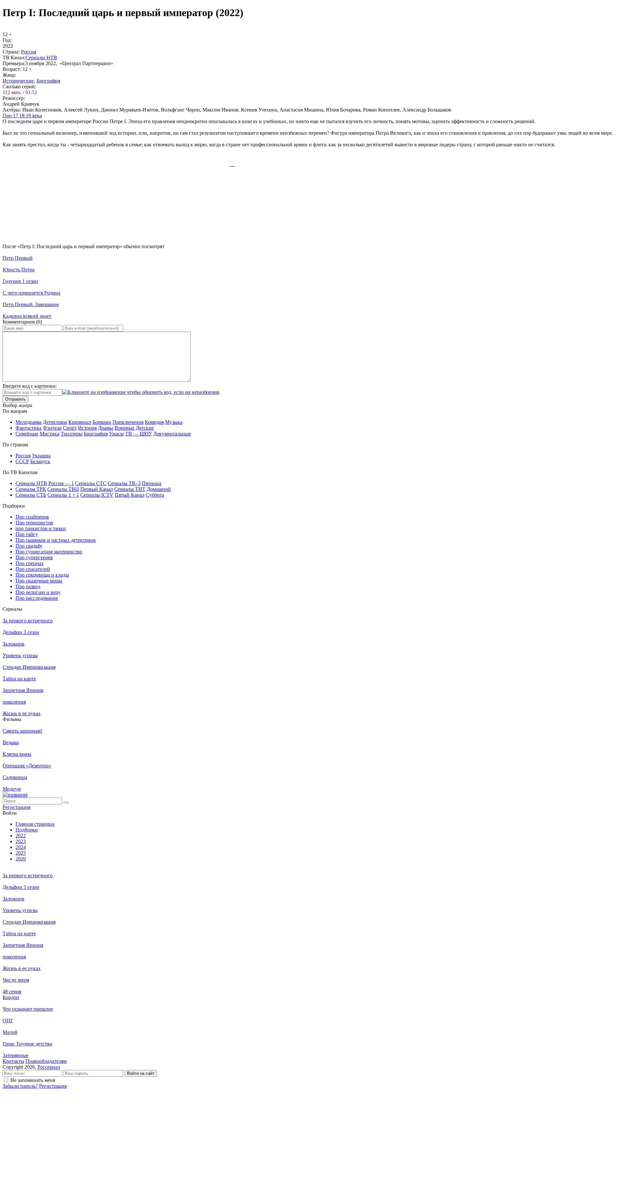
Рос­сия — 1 (61, 483)
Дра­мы (105, 428)
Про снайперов (32, 517)
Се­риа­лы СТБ (30, 495)
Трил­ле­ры (72, 433)
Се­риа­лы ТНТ (129, 489)
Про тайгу (26, 534)
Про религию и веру (38, 592)
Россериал (48, 1067)
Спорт (70, 428)
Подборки (26, 829)
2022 (20, 835)
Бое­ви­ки (102, 422)
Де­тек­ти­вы (55, 422)
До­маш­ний (159, 489)
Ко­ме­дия (154, 422)
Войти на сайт (140, 1073)
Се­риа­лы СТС (90, 483)
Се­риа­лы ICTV (96, 495)
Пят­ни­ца (151, 483)
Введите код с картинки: (30, 386)
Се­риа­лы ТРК (30, 489)
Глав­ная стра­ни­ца (34, 824)
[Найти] (66, 802)
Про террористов (34, 522)
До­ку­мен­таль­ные (172, 433)
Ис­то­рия (87, 428)
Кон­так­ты (13, 1061)
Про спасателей (32, 569)
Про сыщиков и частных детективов (55, 540)
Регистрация (53, 1086)
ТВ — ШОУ (138, 433)
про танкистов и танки (40, 528)
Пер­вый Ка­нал (96, 489)
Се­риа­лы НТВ (41, 57)
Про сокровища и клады (42, 575)
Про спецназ (29, 563)
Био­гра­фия (48, 80)
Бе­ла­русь (40, 461)
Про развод (27, 586)
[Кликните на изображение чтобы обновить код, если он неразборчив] (141, 392)
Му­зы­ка (173, 422)
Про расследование (36, 598)
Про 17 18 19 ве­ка (22, 115)
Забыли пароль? (20, 1086)
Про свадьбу (29, 546)
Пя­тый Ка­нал (129, 495)
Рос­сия (28, 51)
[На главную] (15, 794)
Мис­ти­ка (49, 433)
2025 (20, 853)
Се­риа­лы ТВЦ (63, 489)
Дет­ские (145, 428)
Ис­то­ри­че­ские (18, 80)
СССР (22, 461)
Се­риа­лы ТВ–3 (124, 483)
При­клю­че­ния (128, 422)
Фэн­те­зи (52, 428)
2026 (20, 858)
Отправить (15, 399)
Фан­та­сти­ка (28, 428)
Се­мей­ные (26, 433)
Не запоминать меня (32, 1080)
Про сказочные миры (38, 580)
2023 (20, 841)
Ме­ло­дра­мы (28, 422)
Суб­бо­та (155, 495)
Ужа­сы (116, 433)
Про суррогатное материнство (48, 551)
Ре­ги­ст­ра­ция (16, 807)
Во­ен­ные (124, 428)
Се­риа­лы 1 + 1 (63, 495)
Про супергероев (34, 557)
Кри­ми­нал (79, 422)
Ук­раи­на (41, 455)
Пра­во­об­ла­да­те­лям (46, 1061)
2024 (20, 847)
